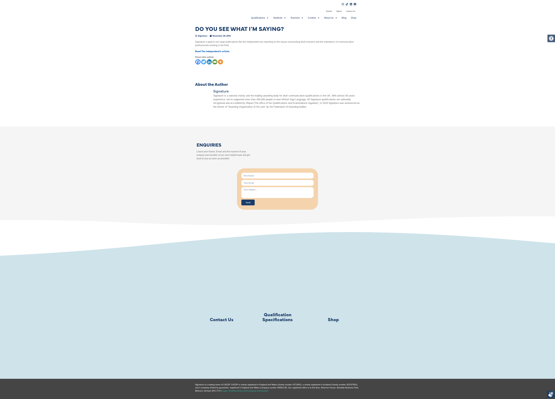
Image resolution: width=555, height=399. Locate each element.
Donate (329, 11)
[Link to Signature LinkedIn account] (351, 4)
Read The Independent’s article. (212, 51)
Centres (312, 18)
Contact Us (350, 11)
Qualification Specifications (277, 316)
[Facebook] (197, 61)
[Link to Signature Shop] (333, 298)
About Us (329, 18)
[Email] (214, 61)
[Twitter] (203, 61)
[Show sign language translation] (550, 394)
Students (277, 18)
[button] (551, 38)
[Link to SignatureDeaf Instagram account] (343, 4)
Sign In (339, 11)
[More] (220, 61)
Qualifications (258, 18)
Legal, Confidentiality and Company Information (245, 390)
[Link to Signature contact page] (221, 298)
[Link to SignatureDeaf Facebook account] (355, 4)
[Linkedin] (209, 61)
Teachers (295, 18)
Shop (353, 18)
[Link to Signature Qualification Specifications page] (277, 298)
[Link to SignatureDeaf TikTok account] (347, 4)
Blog (344, 18)
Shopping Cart (322, 11)
